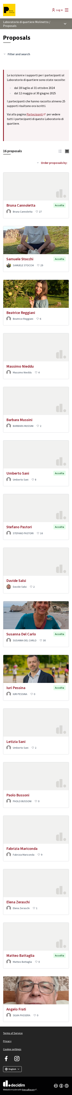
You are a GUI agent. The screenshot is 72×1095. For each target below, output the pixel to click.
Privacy (7, 1041)
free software (29, 1089)
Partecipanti (36, 114)
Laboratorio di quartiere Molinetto (26, 22)
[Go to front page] (27, 10)
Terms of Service (13, 1033)
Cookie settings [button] (12, 1049)
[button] (60, 151)
